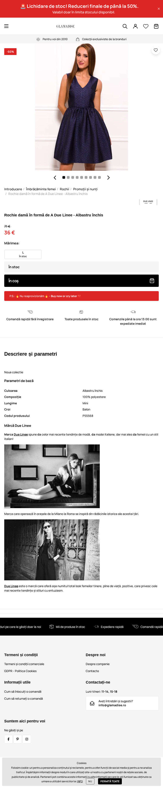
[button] (158, 8)
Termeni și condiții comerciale (24, 664)
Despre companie (98, 664)
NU (90, 781)
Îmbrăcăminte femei (41, 189)
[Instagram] (26, 739)
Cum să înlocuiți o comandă (22, 691)
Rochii (64, 189)
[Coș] (156, 26)
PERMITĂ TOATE (109, 781)
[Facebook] (8, 739)
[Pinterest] (17, 739)
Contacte (92, 671)
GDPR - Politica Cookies (20, 671)
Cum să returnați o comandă (23, 698)
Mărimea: (11, 243)
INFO (80, 781)
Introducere (13, 189)
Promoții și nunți (85, 189)
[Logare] (135, 26)
